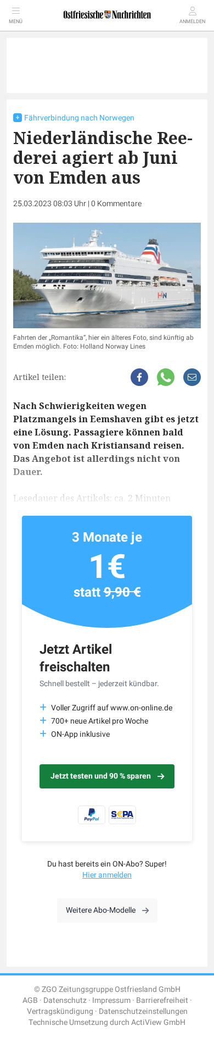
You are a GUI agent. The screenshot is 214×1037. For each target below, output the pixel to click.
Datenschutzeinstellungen (143, 1011)
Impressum (111, 1000)
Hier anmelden (107, 875)
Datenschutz (65, 1000)
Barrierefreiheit (162, 1000)
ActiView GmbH (158, 1022)
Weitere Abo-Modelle (101, 910)
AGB (30, 1000)
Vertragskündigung (60, 1011)
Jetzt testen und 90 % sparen (100, 776)
